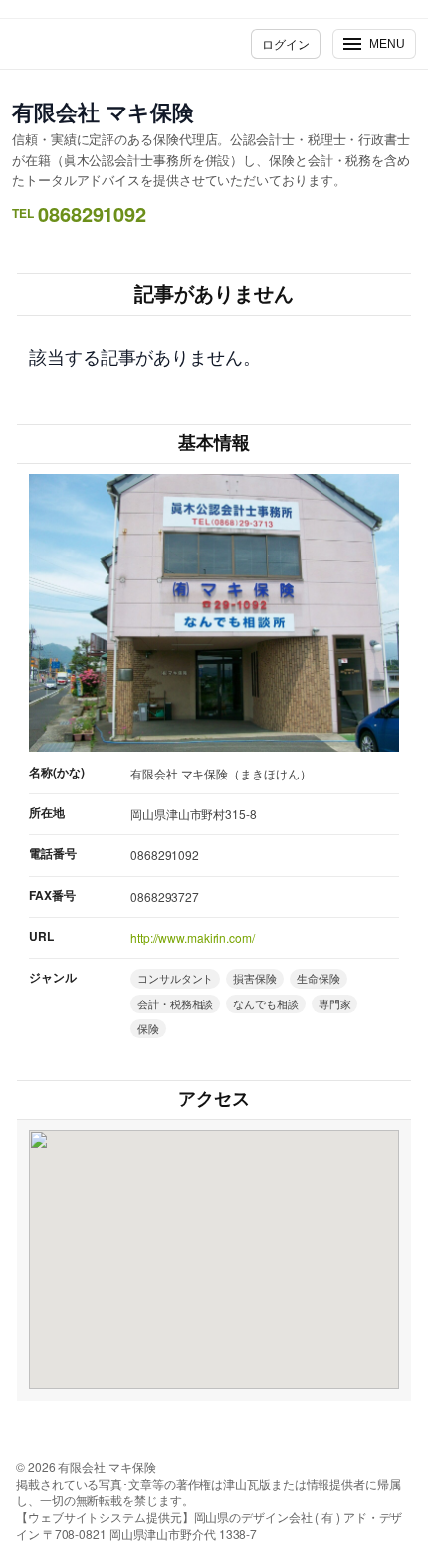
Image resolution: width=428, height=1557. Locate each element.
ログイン (286, 43)
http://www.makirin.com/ (192, 937)
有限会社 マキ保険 (103, 111)
